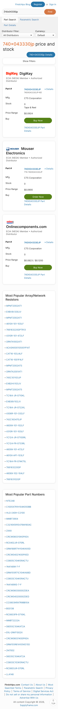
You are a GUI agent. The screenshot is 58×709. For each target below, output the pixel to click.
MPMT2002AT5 (14, 389)
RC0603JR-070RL (15, 668)
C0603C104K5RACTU (17, 578)
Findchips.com (4, 4)
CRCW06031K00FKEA (17, 638)
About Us (40, 684)
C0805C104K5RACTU (17, 560)
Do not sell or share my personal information (29, 694)
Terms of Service (21, 691)
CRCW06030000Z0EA (17, 590)
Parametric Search (33, 688)
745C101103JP (13, 377)
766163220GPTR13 (16, 329)
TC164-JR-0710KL (15, 395)
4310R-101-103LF (15, 431)
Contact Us (27, 684)
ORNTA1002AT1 (14, 341)
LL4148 (10, 674)
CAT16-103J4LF (14, 353)
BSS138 (10, 608)
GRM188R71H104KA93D (18, 548)
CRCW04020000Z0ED (17, 596)
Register (38, 4)
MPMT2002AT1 (14, 305)
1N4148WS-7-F (13, 584)
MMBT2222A (13, 620)
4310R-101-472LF (15, 335)
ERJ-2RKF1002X (14, 632)
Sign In (52, 4)
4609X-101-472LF (15, 449)
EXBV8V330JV (13, 311)
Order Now (38, 196)
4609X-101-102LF (15, 425)
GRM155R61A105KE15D (18, 644)
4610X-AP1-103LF (15, 455)
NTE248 (10, 500)
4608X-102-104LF (15, 473)
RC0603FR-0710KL (15, 614)
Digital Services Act (43, 691)
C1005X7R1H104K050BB (18, 506)
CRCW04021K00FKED (17, 554)
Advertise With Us (29, 697)
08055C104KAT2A (15, 626)
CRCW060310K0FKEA (17, 536)
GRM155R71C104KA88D (18, 572)
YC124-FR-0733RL (15, 443)
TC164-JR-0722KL (15, 407)
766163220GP (13, 467)
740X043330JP (32, 89)
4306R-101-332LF (15, 413)
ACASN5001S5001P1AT (18, 347)
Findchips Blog (22, 4)
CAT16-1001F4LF (14, 359)
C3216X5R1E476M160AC (19, 524)
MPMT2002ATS (14, 365)
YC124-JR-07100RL (16, 437)
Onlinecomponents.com (26, 230)
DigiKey (24, 76)
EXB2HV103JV (13, 383)
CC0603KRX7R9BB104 (17, 602)
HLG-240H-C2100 (15, 512)
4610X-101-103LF (15, 323)
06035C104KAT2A (15, 656)
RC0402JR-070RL (15, 542)
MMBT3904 (12, 518)
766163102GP (13, 479)
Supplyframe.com (29, 705)
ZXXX (9, 530)
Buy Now (38, 120)
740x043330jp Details (40, 54)
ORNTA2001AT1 (14, 371)
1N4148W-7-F (13, 566)
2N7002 (10, 650)
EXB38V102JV (13, 401)
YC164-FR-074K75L (16, 461)
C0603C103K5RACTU (17, 662)
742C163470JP (14, 419)
